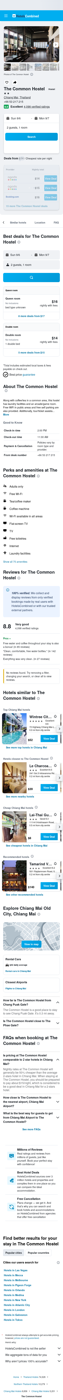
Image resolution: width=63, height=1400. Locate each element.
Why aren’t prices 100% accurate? (26, 1361)
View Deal (49, 738)
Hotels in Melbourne (16, 1280)
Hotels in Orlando (14, 1290)
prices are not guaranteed (26, 1337)
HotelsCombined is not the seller (25, 1348)
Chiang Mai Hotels (12, 1391)
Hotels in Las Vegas (15, 1270)
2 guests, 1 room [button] (17, 127)
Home (16, 1376)
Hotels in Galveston (15, 1315)
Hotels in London (14, 1310)
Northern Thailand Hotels (26, 1383)
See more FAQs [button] (31, 1129)
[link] (26, 747)
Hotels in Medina (14, 1295)
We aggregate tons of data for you (26, 1355)
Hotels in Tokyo (13, 1320)
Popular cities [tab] (13, 1252)
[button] (6, 16)
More (6, 414)
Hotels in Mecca (13, 1275)
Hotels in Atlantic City (17, 1305)
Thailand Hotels (30, 1376)
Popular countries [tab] (38, 1252)
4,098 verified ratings (37, 106)
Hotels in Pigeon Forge (17, 1285)
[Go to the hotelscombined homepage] (25, 15)
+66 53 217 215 (13, 102)
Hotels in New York (15, 1300)
